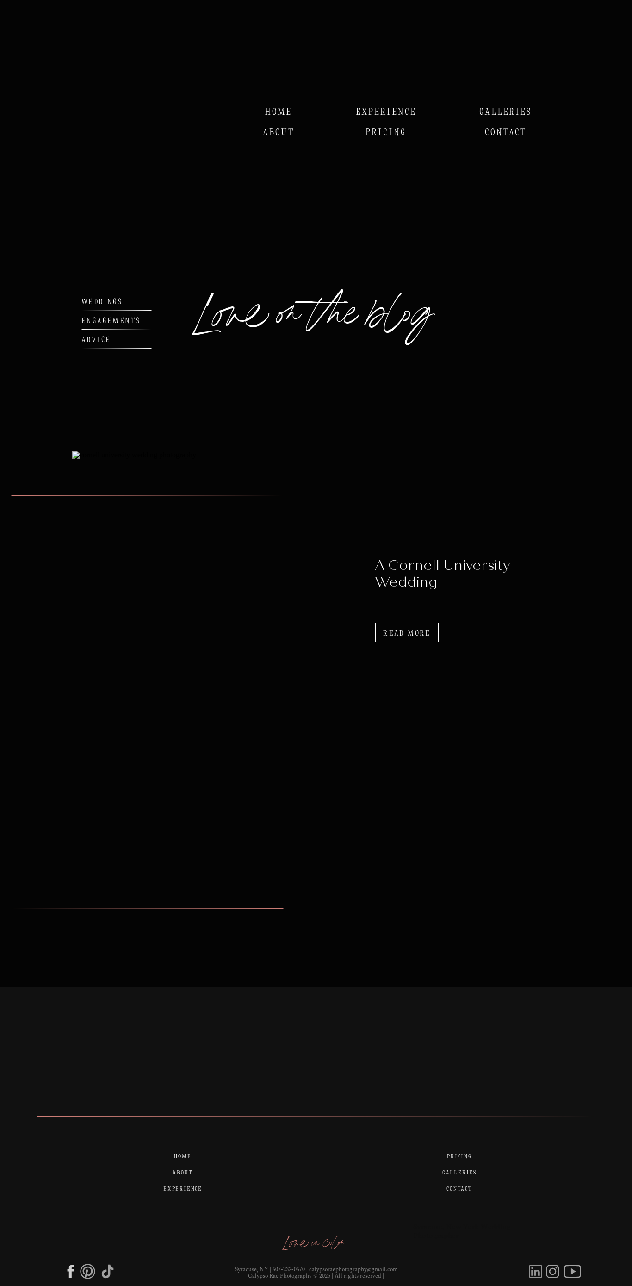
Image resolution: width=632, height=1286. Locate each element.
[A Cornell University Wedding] (221, 663)
